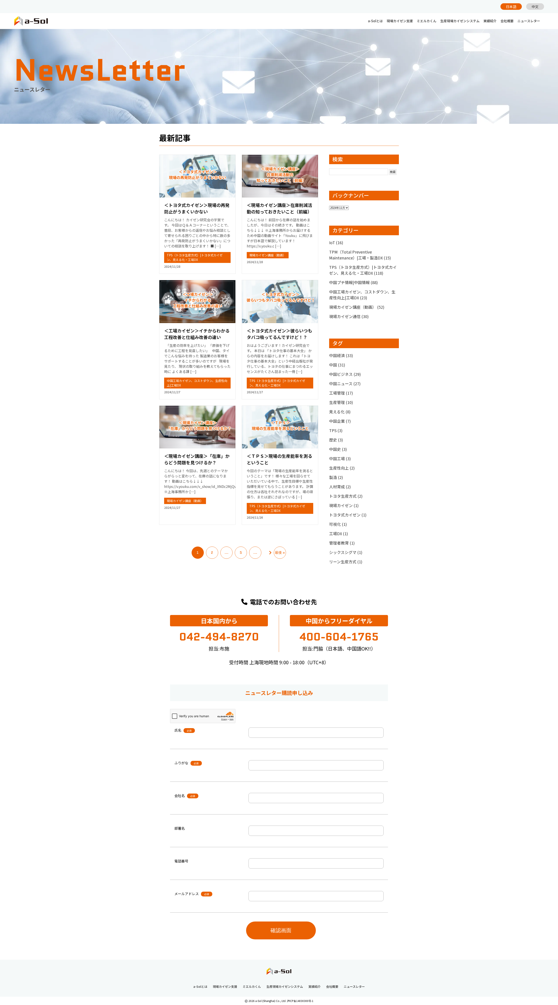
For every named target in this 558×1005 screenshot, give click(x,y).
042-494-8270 (219, 636)
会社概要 (507, 21)
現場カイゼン (344, 505)
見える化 (339, 411)
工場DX (338, 533)
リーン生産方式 (345, 561)
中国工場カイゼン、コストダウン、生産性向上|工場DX (362, 294)
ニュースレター (528, 21)
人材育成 (340, 486)
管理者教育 (342, 543)
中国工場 (340, 458)
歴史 (336, 440)
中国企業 (340, 421)
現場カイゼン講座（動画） (267, 255)
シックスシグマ (345, 552)
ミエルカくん (426, 21)
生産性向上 (342, 468)
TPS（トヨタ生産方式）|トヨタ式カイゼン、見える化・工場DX (195, 257)
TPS (335, 430)
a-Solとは (375, 21)
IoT (336, 242)
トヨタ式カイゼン (347, 515)
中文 (535, 6)
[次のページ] (270, 553)
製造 (336, 477)
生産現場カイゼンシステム (460, 21)
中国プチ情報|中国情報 (353, 282)
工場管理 (341, 393)
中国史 (338, 449)
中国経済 (341, 355)
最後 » (280, 552)
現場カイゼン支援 (400, 21)
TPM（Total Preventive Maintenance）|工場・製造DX (360, 255)
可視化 (338, 524)
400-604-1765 (339, 636)
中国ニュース (345, 383)
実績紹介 (490, 21)
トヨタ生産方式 (345, 496)
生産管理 (341, 402)
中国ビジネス (345, 374)
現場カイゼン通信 (349, 316)
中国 (337, 365)
